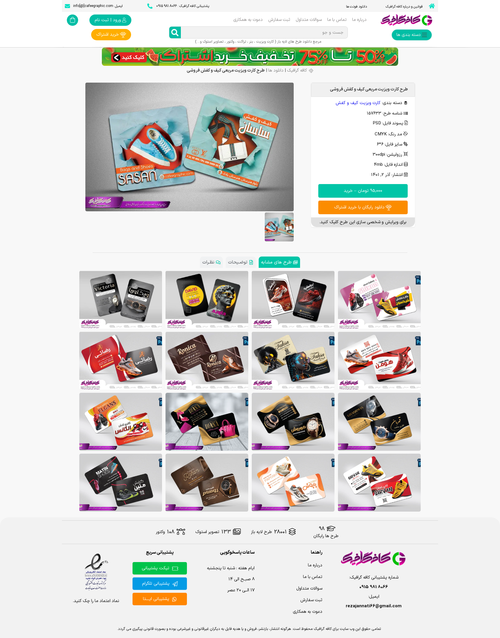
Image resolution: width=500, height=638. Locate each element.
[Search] (175, 32)
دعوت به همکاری (248, 20)
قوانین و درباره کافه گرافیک (404, 6)
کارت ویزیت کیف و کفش (358, 103)
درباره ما (359, 20)
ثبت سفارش (279, 20)
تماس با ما (337, 20)
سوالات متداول (309, 20)
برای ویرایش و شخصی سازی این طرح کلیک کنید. (363, 222)
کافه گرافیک (297, 70)
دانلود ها (276, 70)
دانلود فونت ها (356, 6)
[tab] (279, 262)
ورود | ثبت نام (108, 20)
